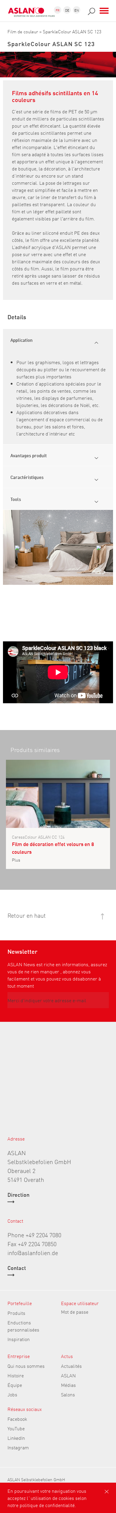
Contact (16, 1268)
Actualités (71, 1365)
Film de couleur (22, 31)
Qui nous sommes (26, 1365)
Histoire (15, 1375)
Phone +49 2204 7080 (34, 1234)
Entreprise (18, 1355)
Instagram (18, 1447)
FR (57, 9)
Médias (68, 1384)
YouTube (16, 1428)
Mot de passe (74, 1311)
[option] (58, 547)
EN (76, 9)
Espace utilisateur (80, 1303)
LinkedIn (16, 1437)
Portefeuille (19, 1303)
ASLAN (68, 1375)
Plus (16, 859)
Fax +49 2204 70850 (32, 1243)
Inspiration (18, 1339)
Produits (16, 1312)
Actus (67, 1355)
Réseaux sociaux (24, 1408)
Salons (68, 1394)
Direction (18, 1195)
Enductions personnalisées (23, 1326)
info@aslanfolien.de (32, 1252)
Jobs (12, 1394)
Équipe (14, 1384)
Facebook (17, 1418)
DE (67, 9)
